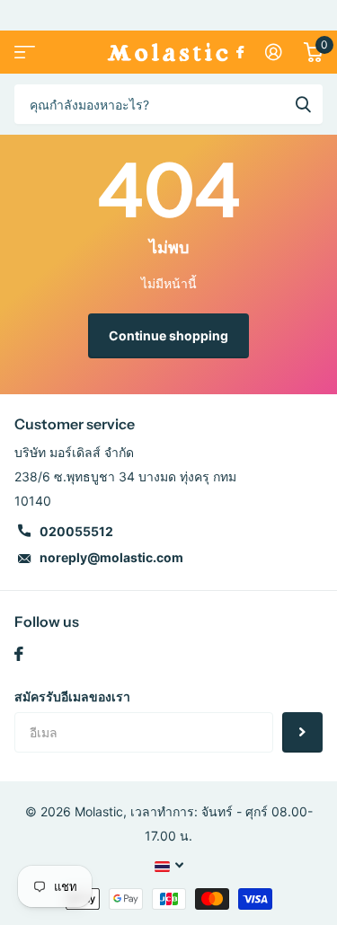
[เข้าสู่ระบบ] (273, 52)
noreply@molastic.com (111, 557)
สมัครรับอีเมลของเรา (72, 696)
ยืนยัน (303, 104)
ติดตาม (302, 732)
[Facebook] (18, 654)
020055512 (76, 531)
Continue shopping (168, 335)
